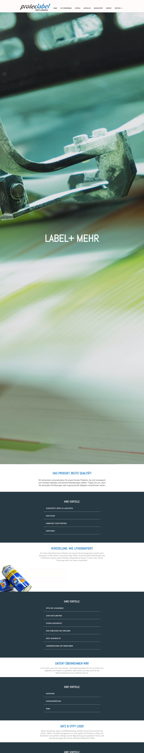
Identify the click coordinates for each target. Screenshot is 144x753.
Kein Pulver (50, 516)
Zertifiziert (50, 531)
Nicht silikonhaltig (53, 638)
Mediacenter (98, 8)
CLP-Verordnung (66, 8)
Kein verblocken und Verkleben (58, 631)
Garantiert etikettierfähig (56, 523)
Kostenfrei (50, 694)
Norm (48, 709)
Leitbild (77, 8)
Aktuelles (87, 8)
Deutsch (118, 8)
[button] (72, 508)
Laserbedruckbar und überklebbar (59, 646)
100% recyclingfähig (54, 616)
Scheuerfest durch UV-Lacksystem (59, 508)
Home (55, 8)
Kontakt (109, 8)
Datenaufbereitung (53, 701)
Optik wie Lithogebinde (55, 608)
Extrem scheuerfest (54, 623)
